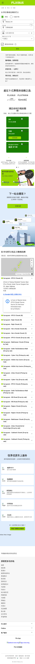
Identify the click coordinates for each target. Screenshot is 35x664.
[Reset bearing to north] (31, 265)
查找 (17, 49)
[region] (17, 267)
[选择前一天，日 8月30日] (29, 33)
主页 (2, 8)
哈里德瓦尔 (4, 584)
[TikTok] (19, 651)
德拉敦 (3, 568)
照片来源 (27, 656)
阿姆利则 (4, 595)
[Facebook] (16, 651)
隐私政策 (21, 656)
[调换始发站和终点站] (31, 24)
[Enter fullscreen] (31, 269)
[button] (17, 22)
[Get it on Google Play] (13, 643)
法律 (16, 656)
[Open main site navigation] (2, 2)
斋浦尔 (3, 570)
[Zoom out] (31, 262)
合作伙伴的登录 (9, 656)
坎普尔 (3, 606)
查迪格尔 (4, 576)
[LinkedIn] (18, 651)
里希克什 (4, 581)
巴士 (8, 8)
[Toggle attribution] (32, 274)
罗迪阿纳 (4, 617)
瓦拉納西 (4, 608)
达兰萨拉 (4, 614)
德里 (2, 565)
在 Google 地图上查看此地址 (12, 294)
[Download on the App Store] (24, 643)
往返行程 (16, 17)
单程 (6, 17)
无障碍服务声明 (11, 658)
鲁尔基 (3, 611)
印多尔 (3, 589)
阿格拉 (3, 600)
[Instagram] (17, 651)
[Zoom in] (31, 260)
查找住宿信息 (9, 44)
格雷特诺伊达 (5, 573)
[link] (17, 217)
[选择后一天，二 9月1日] (32, 33)
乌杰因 (3, 587)
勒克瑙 (3, 579)
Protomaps (18, 274)
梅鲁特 (3, 603)
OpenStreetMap (27, 274)
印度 (14, 8)
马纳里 (3, 598)
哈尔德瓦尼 (4, 592)
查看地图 (14, 138)
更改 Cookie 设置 (24, 658)
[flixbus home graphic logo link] (17, 2)
